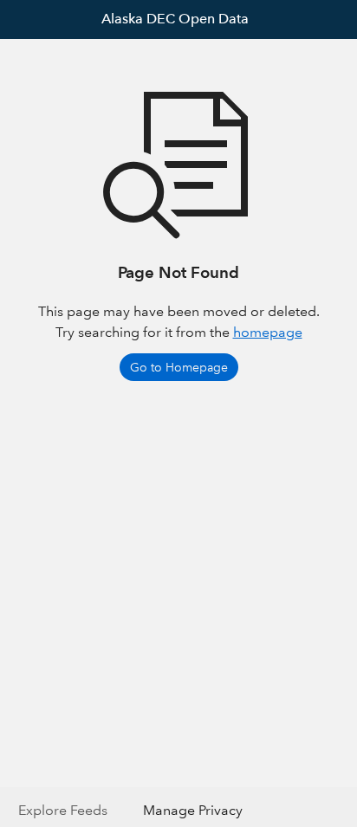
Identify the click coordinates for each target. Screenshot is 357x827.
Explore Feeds (62, 810)
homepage (267, 332)
